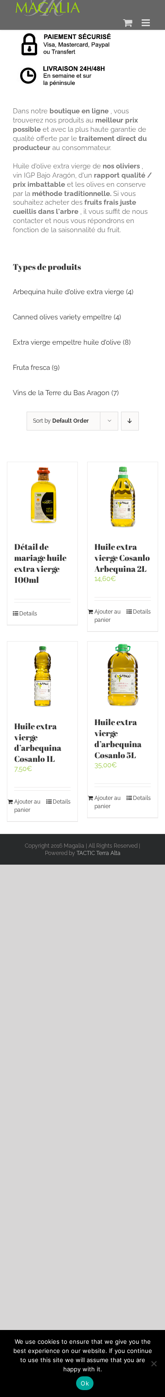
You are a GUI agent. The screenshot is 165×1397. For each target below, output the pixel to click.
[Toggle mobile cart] (127, 23)
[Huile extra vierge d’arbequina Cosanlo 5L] (123, 675)
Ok (85, 1383)
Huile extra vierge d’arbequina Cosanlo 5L (118, 738)
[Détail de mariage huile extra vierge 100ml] (42, 497)
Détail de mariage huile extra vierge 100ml (40, 563)
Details (28, 613)
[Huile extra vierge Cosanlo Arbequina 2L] (123, 497)
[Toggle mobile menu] (146, 23)
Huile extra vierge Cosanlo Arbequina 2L (122, 557)
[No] (153, 1363)
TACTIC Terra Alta (99, 853)
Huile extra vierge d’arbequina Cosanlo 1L (37, 743)
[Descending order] (130, 421)
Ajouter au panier (107, 616)
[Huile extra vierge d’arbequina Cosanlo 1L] (42, 677)
